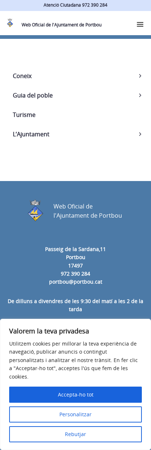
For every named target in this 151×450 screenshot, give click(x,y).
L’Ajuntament (31, 134)
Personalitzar (75, 414)
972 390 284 (75, 273)
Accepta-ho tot (75, 394)
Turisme (24, 115)
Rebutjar (75, 434)
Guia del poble (33, 95)
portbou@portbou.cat (75, 281)
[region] (75, 384)
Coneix (22, 76)
